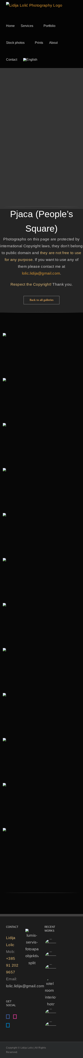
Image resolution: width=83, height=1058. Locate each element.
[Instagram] (15, 1016)
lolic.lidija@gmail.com (41, 273)
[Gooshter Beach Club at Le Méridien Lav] (51, 970)
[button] (49, 59)
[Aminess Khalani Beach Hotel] (51, 1014)
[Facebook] (8, 1016)
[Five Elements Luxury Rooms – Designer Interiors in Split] (51, 992)
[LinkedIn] (8, 1025)
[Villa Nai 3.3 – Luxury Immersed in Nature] (51, 957)
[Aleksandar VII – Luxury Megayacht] (51, 1027)
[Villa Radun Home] (51, 944)
